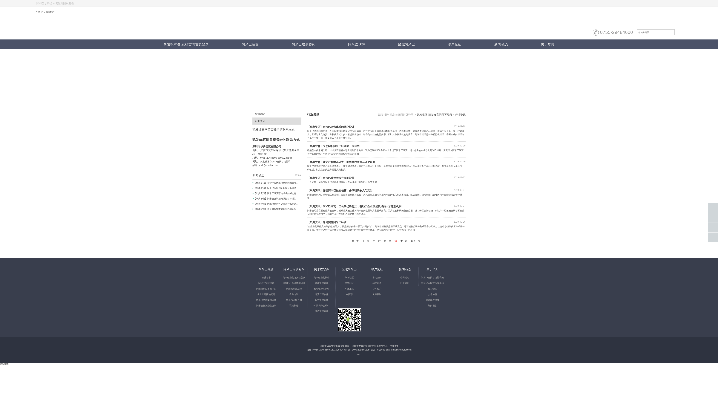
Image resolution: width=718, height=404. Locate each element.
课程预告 (293, 305)
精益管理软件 (321, 283)
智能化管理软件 (321, 288)
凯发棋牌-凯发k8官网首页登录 (186, 44)
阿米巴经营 (250, 44)
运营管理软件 (321, 294)
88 (385, 241)
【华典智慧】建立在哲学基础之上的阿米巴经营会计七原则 (341, 161)
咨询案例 (376, 277)
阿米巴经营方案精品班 (294, 277)
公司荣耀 (432, 288)
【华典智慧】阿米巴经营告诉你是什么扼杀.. (275, 204)
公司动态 (260, 113)
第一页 (355, 241)
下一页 (404, 241)
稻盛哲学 (266, 277)
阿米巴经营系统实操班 (294, 283)
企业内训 (293, 294)
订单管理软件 (321, 311)
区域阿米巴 (406, 44)
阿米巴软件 (356, 44)
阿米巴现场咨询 (294, 300)
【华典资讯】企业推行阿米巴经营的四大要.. (275, 183)
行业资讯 (260, 121)
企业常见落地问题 (266, 294)
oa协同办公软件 (322, 305)
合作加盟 (432, 294)
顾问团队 (432, 305)
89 (390, 241)
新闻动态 (501, 44)
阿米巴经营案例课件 (266, 300)
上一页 (365, 241)
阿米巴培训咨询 (303, 44)
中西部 (349, 294)
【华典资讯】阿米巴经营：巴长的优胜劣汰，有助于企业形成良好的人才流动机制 (354, 206)
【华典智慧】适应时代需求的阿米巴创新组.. (275, 209)
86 (374, 241)
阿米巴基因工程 (294, 288)
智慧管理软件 (321, 300)
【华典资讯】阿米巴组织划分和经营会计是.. (275, 188)
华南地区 (349, 277)
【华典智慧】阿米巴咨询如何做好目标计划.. (275, 198)
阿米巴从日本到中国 (266, 288)
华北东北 (349, 288)
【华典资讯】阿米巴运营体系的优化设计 (330, 126)
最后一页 (415, 241)
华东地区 (349, 283)
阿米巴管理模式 (266, 283)
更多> (298, 175)
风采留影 (376, 294)
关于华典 (547, 44)
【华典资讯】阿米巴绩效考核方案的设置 (330, 177)
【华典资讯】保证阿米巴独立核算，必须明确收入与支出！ (341, 190)
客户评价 (376, 283)
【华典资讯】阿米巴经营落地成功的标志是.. (275, 193)
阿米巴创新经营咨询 (266, 305)
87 (379, 241)
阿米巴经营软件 (321, 277)
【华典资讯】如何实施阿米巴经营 (326, 222)
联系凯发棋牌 (432, 300)
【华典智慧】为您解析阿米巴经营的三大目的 (333, 146)
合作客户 (376, 288)
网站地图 (4, 364)
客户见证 (454, 44)
